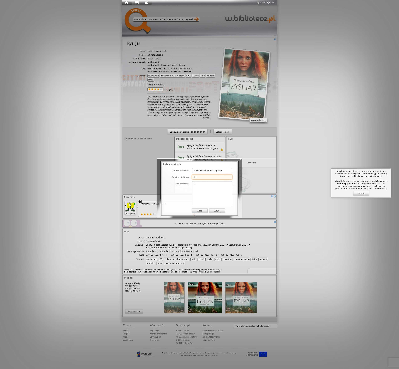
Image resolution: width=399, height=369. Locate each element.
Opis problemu (182, 183)
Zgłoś (199, 210)
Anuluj (217, 210)
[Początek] (127, 2)
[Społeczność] (146, 2)
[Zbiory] (137, 2)
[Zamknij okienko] (240, 160)
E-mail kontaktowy (180, 177)
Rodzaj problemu (181, 170)
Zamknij (361, 193)
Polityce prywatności (347, 183)
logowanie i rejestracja (266, 3)
